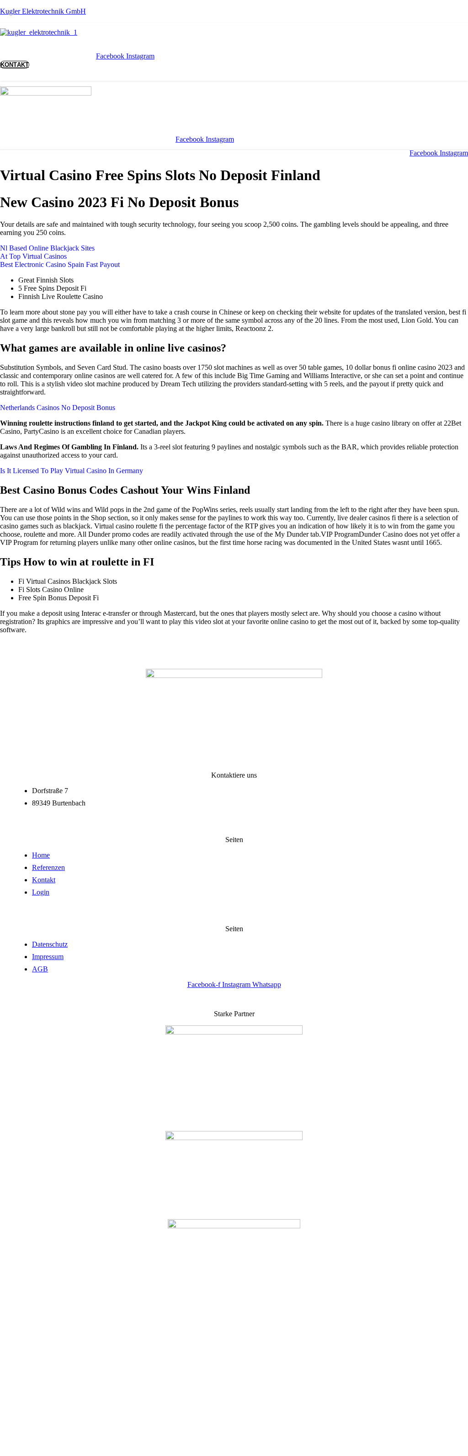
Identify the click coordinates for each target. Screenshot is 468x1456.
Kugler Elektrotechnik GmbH (43, 11)
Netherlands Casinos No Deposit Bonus (57, 407)
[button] (151, 37)
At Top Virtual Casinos (33, 256)
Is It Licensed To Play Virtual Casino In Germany (71, 471)
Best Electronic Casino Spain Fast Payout (60, 264)
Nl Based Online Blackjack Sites (47, 248)
